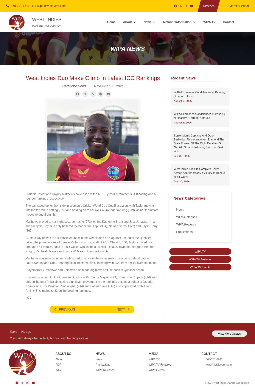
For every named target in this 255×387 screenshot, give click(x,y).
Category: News (74, 86)
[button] (129, 22)
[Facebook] (175, 6)
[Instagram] (186, 6)
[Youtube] (191, 6)
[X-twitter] (180, 6)
